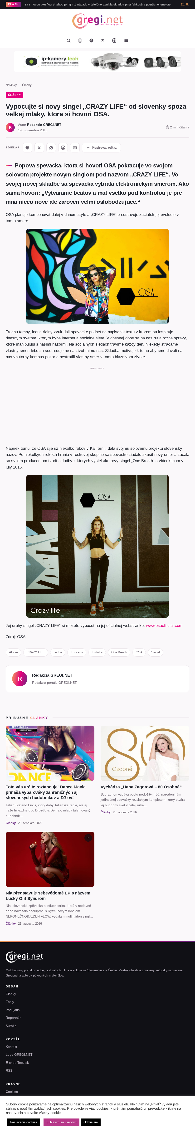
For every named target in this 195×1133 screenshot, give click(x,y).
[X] (39, 147)
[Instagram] (79, 40)
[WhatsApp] (51, 147)
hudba (58, 652)
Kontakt (11, 1047)
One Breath (119, 652)
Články (27, 85)
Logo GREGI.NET (19, 1054)
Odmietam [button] (90, 1122)
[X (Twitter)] (102, 40)
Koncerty (77, 652)
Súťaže (11, 1026)
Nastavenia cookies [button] (23, 1122)
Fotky (10, 1002)
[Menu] (126, 40)
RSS (9, 1070)
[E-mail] (75, 147)
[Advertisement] (97, 405)
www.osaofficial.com (164, 625)
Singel (155, 652)
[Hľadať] (68, 40)
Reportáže (13, 1018)
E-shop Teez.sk (17, 1063)
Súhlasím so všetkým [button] (61, 1122)
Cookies (12, 1092)
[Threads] (114, 40)
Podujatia (13, 1010)
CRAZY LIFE (36, 652)
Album (13, 652)
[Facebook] (91, 40)
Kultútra (97, 652)
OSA (139, 652)
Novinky (11, 85)
